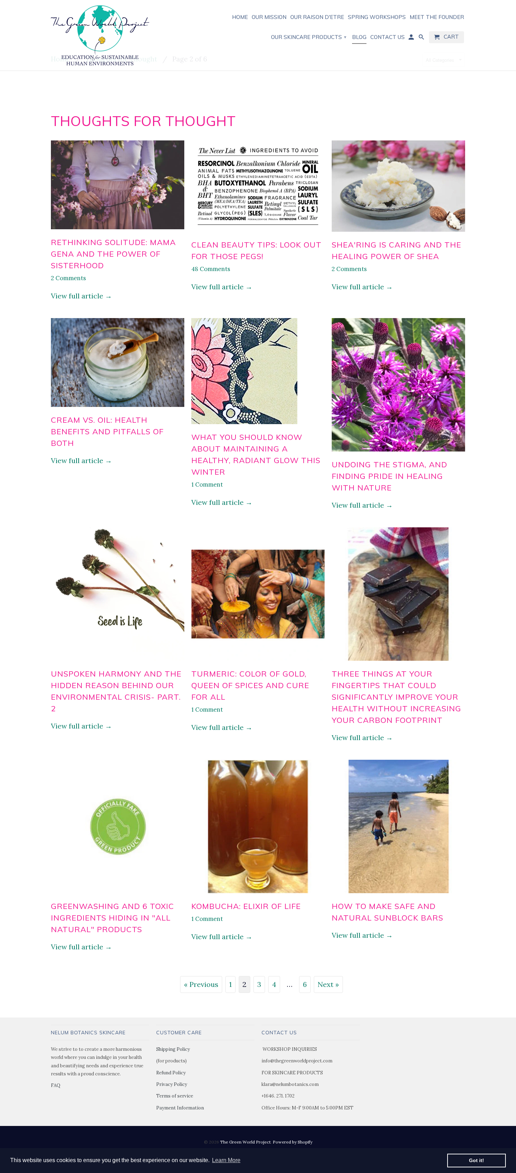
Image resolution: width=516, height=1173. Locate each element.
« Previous (201, 984)
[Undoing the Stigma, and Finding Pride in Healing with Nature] (398, 452)
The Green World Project (245, 1142)
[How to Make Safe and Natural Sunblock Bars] (398, 894)
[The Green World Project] (100, 35)
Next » (328, 984)
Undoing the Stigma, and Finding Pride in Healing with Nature (389, 476)
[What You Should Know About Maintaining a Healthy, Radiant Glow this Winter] (244, 425)
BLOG (359, 37)
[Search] (422, 38)
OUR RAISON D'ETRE (317, 17)
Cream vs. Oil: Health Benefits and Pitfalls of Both (107, 431)
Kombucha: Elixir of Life (246, 906)
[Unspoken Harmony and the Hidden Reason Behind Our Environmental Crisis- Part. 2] (117, 661)
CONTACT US (387, 37)
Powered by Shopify (292, 1142)
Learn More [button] (226, 1160)
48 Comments (210, 269)
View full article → (81, 295)
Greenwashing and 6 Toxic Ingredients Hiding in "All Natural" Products (112, 917)
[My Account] (412, 38)
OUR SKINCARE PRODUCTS (308, 37)
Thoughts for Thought (143, 121)
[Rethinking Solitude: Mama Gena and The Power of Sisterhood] (117, 230)
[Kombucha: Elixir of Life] (258, 894)
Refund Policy (171, 1073)
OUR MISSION (269, 17)
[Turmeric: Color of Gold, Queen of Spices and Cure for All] (258, 661)
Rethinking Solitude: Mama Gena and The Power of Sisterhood (113, 253)
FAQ (55, 1085)
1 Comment (207, 484)
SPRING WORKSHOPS (377, 17)
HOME (240, 17)
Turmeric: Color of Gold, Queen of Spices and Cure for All (250, 685)
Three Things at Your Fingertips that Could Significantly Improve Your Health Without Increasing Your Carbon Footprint (396, 697)
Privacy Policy (171, 1084)
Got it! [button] (476, 1160)
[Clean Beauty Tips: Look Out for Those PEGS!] (258, 232)
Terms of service (174, 1096)
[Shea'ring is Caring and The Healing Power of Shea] (398, 232)
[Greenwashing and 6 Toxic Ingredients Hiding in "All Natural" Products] (117, 894)
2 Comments (68, 278)
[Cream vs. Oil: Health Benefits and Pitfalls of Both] (117, 407)
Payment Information (180, 1108)
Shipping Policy (173, 1049)
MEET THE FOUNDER (437, 17)
